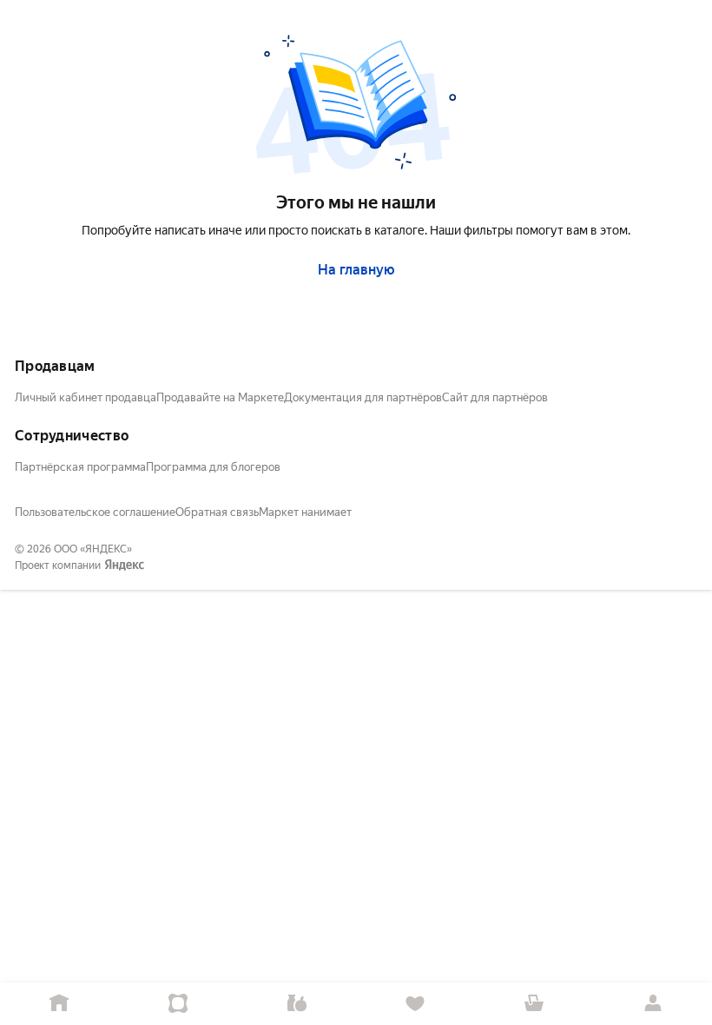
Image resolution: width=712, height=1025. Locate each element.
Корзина (534, 1003)
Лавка (296, 1003)
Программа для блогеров (213, 466)
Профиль (652, 1003)
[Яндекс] (124, 565)
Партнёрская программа (80, 466)
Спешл (178, 1003)
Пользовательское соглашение (95, 512)
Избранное (415, 1003)
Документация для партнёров (363, 397)
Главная (59, 1003)
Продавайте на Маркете (220, 397)
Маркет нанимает (305, 512)
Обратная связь (217, 512)
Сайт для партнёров (495, 397)
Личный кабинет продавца (85, 397)
